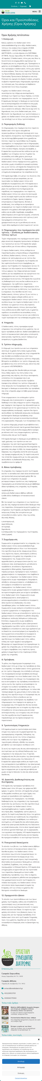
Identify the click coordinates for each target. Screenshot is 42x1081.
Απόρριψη (21, 1067)
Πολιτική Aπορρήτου (21, 1078)
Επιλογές (21, 1073)
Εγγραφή (23, 6)
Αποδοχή (21, 1061)
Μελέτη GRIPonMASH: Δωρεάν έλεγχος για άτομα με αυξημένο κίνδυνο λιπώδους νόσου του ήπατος (25, 1009)
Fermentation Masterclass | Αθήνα (23, 1018)
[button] (39, 1039)
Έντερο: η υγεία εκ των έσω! (21, 1026)
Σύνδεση (14, 6)
